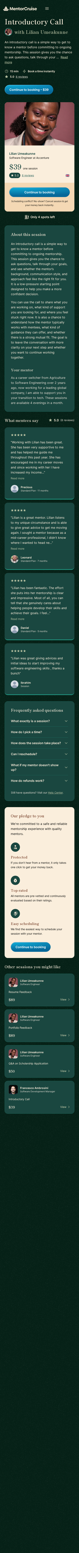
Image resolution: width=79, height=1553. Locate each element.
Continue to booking (39, 192)
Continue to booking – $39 (29, 90)
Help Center (55, 792)
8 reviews (22, 76)
